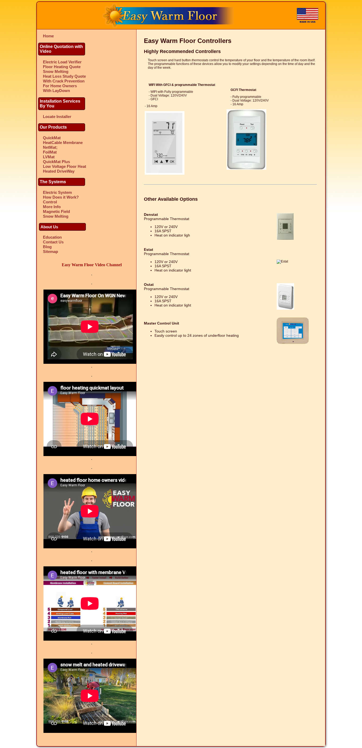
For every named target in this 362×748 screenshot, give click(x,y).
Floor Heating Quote (62, 66)
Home (48, 36)
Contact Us (53, 242)
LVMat (49, 157)
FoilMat (50, 152)
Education (52, 237)
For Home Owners (60, 86)
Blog (47, 246)
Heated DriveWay (58, 171)
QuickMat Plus (56, 161)
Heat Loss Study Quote (64, 76)
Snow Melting (55, 71)
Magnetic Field (56, 211)
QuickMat (52, 137)
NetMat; (50, 147)
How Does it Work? (61, 197)
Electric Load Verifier (62, 62)
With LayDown (56, 90)
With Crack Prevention (64, 81)
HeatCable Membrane (63, 142)
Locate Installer (57, 116)
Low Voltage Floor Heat (64, 166)
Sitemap (50, 251)
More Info (52, 206)
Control (50, 202)
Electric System (57, 192)
